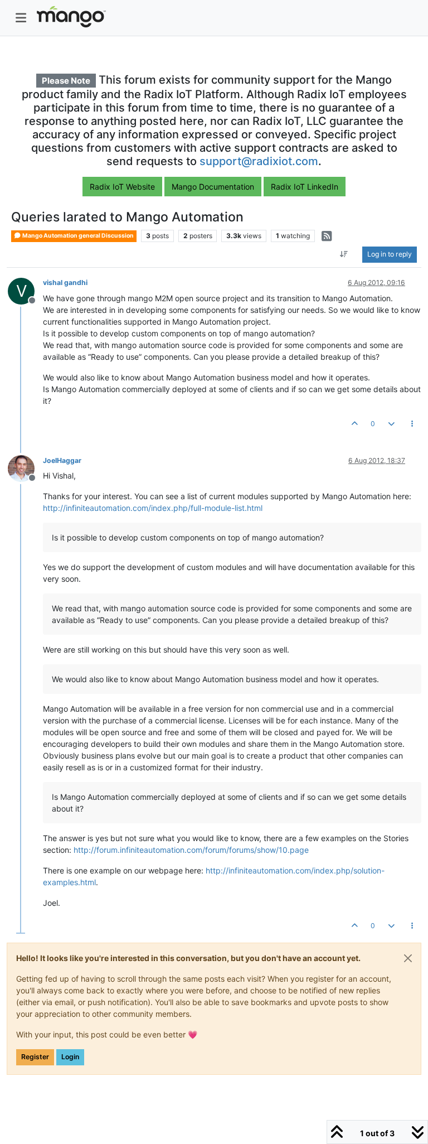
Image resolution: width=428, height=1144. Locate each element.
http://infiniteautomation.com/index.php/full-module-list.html (152, 508)
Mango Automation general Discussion (77, 235)
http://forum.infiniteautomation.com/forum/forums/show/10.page (191, 850)
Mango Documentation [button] (213, 186)
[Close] (408, 958)
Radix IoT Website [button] (122, 186)
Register (35, 1057)
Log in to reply (389, 254)
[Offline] (25, 467)
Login (70, 1057)
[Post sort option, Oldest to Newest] (344, 254)
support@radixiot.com (259, 161)
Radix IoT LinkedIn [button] (304, 186)
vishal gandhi (65, 282)
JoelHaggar (62, 460)
